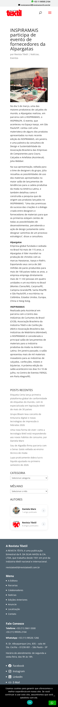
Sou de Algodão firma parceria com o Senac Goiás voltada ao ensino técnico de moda (28, 449)
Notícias (34, 54)
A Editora (12, 580)
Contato (12, 613)
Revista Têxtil (21, 54)
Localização (14, 609)
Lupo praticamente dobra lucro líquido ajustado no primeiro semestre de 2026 (26, 461)
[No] (54, 695)
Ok (29, 702)
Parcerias (13, 585)
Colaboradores (15, 590)
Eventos (14, 58)
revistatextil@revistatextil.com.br (23, 567)
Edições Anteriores (17, 599)
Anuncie (12, 604)
